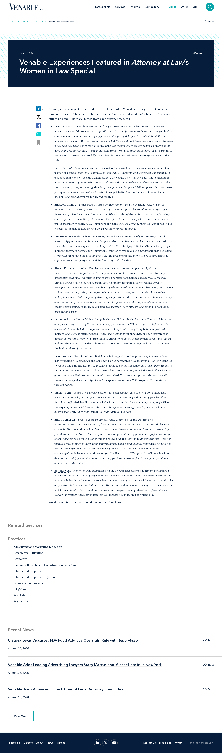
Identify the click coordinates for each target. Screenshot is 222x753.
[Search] (210, 7)
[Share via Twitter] (38, 116)
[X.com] (105, 742)
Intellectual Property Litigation (34, 577)
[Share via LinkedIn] (38, 108)
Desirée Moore (64, 236)
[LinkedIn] (97, 742)
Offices (184, 7)
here (118, 502)
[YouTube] (114, 742)
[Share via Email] (38, 134)
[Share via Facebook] (38, 125)
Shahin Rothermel (66, 268)
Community (152, 7)
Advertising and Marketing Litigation (38, 547)
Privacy (178, 742)
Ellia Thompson (64, 419)
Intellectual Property (27, 571)
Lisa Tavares (62, 356)
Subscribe (14, 742)
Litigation (20, 589)
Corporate (20, 559)
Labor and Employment (29, 583)
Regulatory (21, 601)
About (172, 7)
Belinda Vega (62, 470)
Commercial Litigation (28, 553)
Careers (197, 7)
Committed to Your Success (27, 21)
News (43, 21)
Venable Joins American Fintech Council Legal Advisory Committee (66, 689)
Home (10, 21)
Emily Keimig (63, 168)
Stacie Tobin (62, 392)
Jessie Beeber (63, 126)
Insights (135, 7)
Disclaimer (165, 742)
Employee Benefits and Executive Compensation (45, 565)
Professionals (102, 7)
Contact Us (149, 742)
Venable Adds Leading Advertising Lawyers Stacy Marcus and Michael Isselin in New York (85, 665)
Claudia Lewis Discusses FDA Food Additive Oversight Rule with (73, 640)
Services (120, 7)
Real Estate (21, 595)
